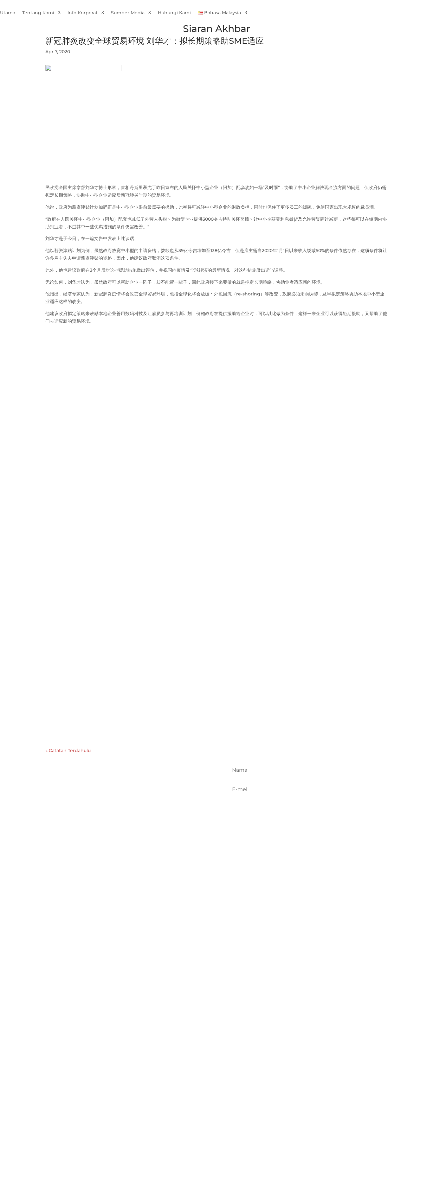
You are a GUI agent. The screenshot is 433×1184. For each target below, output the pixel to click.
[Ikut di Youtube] (154, 800)
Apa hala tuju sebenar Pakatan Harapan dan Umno (125, 490)
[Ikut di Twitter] (126, 800)
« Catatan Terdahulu (68, 750)
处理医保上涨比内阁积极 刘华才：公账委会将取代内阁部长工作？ (135, 344)
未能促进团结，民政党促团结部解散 (97, 636)
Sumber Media (128, 13)
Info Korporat (83, 13)
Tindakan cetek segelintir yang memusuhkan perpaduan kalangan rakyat (157, 556)
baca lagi (62, 371)
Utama (7, 13)
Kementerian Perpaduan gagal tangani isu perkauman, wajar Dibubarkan (158, 701)
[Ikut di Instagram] (140, 800)
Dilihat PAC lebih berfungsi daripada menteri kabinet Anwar (138, 410)
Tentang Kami (38, 13)
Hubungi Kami (174, 13)
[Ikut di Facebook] (112, 800)
